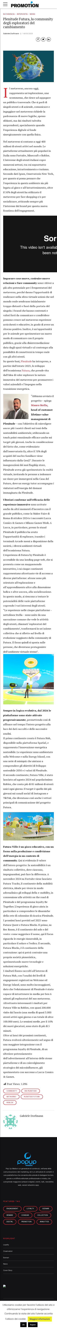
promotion (26, 1222)
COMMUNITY (11, 1091)
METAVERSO (11, 1097)
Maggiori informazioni (40, 1319)
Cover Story (7, 1270)
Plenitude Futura (32, 1097)
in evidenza (8, 14)
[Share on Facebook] (38, 39)
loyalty (30, 1209)
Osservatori (8, 1251)
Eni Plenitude (31, 1091)
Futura (26, 370)
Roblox (9, 1103)
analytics (44, 1222)
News (32, 14)
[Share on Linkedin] (49, 39)
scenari (45, 1209)
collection (42, 1215)
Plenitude (26, 361)
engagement (12, 1209)
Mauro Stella (39, 405)
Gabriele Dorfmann (11, 33)
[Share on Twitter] (43, 39)
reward (9, 1215)
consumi (25, 1215)
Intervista (22, 14)
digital (9, 1222)
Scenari (6, 1257)
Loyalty (6, 1245)
